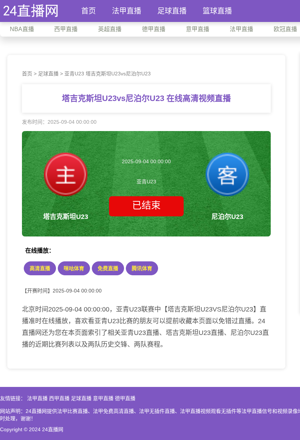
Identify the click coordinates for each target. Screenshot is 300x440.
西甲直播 (59, 398)
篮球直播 (217, 11)
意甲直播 (103, 398)
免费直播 (108, 268)
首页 (88, 11)
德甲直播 (125, 398)
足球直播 (172, 11)
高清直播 (40, 268)
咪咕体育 (74, 268)
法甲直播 (126, 11)
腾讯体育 (142, 268)
